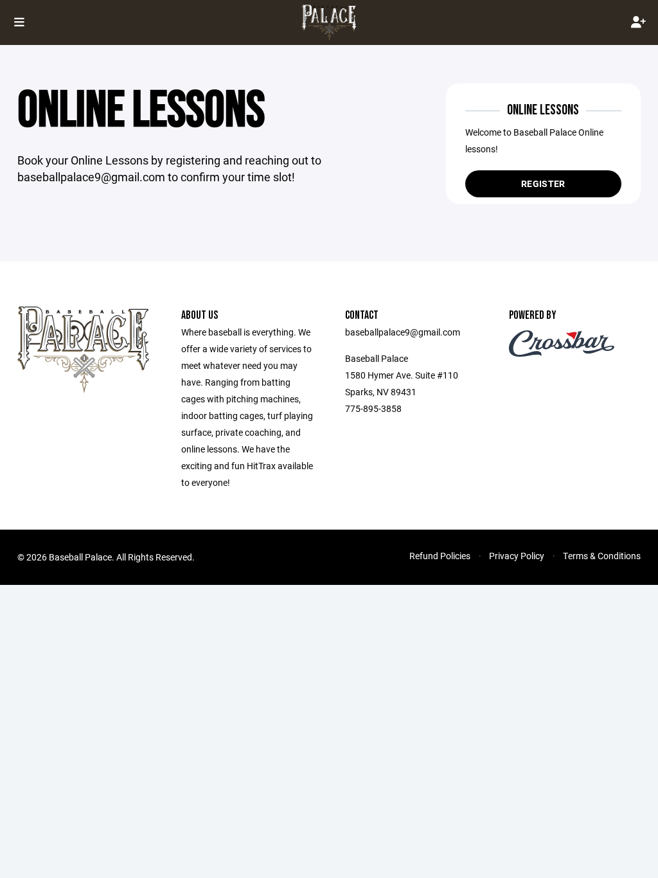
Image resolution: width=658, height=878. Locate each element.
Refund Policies (439, 556)
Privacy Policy (516, 556)
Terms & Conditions (602, 556)
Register (543, 183)
